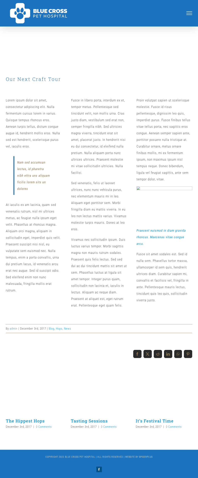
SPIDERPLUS (146, 457)
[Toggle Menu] (189, 13)
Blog (51, 328)
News (67, 328)
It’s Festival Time (155, 421)
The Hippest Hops (25, 421)
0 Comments (44, 426)
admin (13, 328)
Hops (59, 328)
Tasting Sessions (89, 421)
